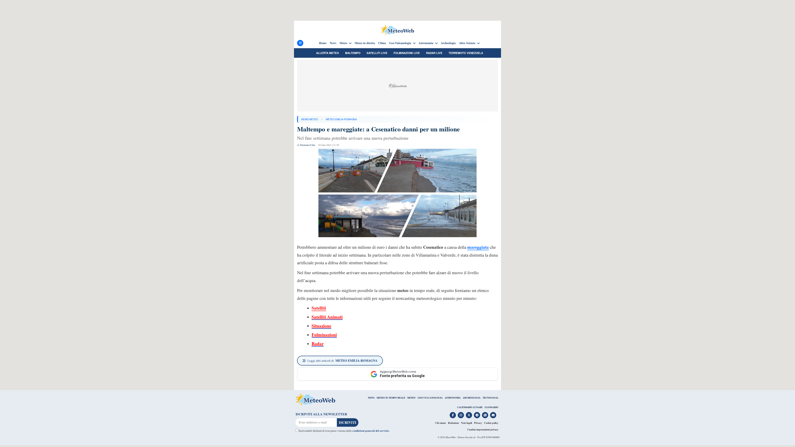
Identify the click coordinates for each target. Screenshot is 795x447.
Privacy (478, 423)
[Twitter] (469, 415)
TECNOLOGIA (490, 397)
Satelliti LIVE (377, 53)
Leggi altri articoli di (342, 360)
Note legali (466, 423)
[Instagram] (461, 415)
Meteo (343, 43)
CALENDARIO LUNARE (470, 407)
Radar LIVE (434, 53)
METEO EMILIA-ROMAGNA (341, 119)
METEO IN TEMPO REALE (391, 397)
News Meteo (309, 119)
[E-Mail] (493, 415)
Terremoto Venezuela (466, 53)
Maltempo (352, 53)
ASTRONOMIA (453, 397)
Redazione (453, 423)
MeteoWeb (451, 437)
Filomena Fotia (307, 145)
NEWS (371, 397)
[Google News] (485, 415)
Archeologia (448, 43)
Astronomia (426, 43)
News (333, 43)
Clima (382, 43)
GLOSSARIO (491, 407)
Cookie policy (491, 423)
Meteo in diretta (365, 43)
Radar (318, 343)
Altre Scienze (467, 43)
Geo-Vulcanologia (400, 43)
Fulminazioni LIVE (407, 53)
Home (322, 43)
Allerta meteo (327, 53)
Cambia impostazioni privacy (482, 429)
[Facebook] (453, 415)
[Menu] (300, 43)
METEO (411, 397)
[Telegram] (477, 415)
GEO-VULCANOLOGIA (430, 397)
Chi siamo (440, 423)
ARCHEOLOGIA (472, 397)
